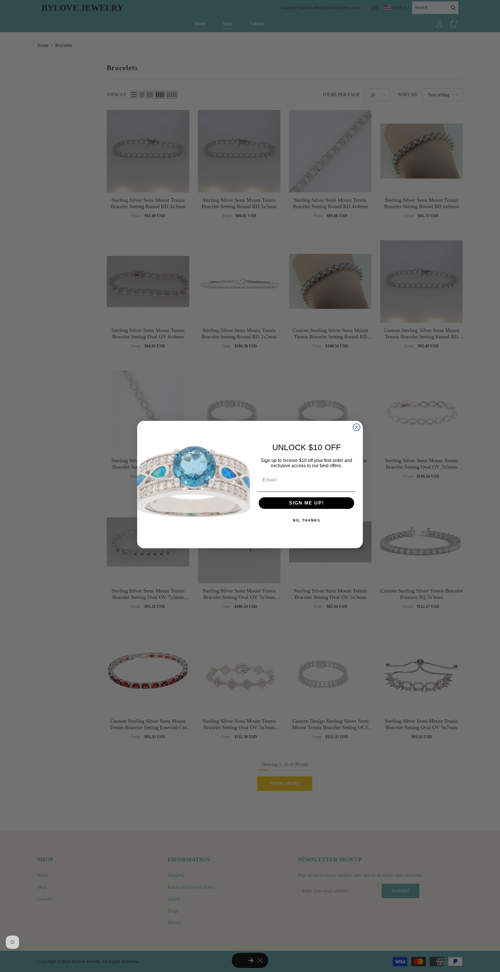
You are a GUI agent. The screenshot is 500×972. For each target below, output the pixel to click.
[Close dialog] (356, 427)
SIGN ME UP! (306, 502)
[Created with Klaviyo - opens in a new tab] (250, 549)
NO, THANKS (306, 520)
